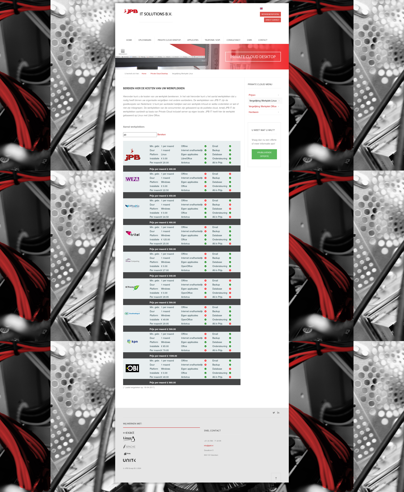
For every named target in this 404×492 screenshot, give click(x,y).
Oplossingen (144, 40)
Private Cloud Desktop (169, 40)
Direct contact (272, 20)
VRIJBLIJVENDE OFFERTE (264, 154)
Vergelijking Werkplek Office (262, 106)
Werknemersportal (270, 14)
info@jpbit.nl (208, 445)
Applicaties (192, 40)
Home (129, 40)
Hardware (253, 112)
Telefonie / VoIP (212, 40)
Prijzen (252, 94)
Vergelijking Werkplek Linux (263, 100)
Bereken (161, 134)
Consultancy (233, 40)
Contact (262, 40)
